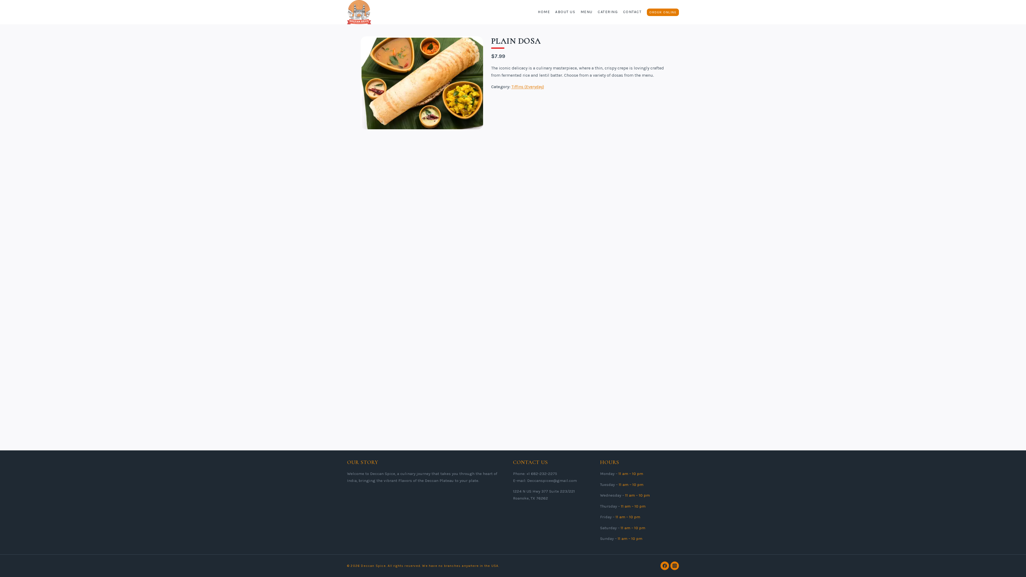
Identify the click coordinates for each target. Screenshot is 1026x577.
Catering (608, 12)
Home (544, 12)
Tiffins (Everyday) (527, 86)
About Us (565, 12)
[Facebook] (664, 566)
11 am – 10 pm (631, 473)
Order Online (663, 12)
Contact (632, 12)
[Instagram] (674, 566)
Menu (587, 12)
